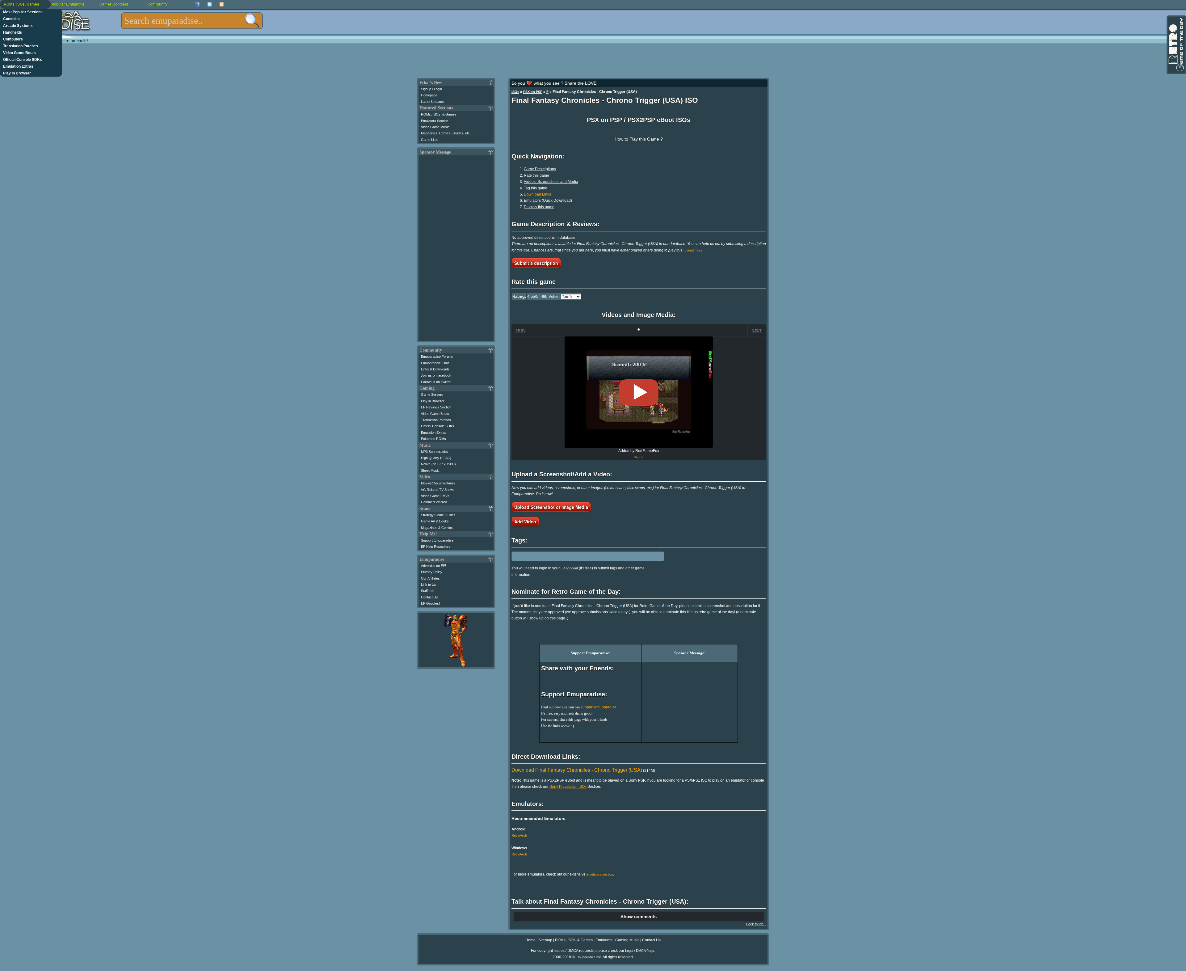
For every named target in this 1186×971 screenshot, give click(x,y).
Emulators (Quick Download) (548, 200)
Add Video (525, 521)
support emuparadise (598, 707)
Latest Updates (432, 101)
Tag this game (535, 188)
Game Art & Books (435, 521)
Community (157, 4)
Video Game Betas (19, 53)
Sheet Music (430, 470)
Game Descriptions (540, 169)
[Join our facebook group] (197, 4)
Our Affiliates (430, 578)
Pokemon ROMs (433, 439)
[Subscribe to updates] (222, 4)
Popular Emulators (68, 4)
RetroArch (519, 835)
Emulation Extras (18, 66)
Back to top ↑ (756, 924)
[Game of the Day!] (1176, 45)
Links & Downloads (435, 369)
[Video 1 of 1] (638, 392)
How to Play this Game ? (639, 139)
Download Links (537, 194)
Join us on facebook (436, 375)
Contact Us (429, 597)
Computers (13, 39)
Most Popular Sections (23, 12)
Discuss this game (539, 207)
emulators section (600, 874)
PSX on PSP (532, 92)
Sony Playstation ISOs (568, 786)
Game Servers (432, 394)
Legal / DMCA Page (639, 950)
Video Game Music (435, 127)
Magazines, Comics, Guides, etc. (446, 133)
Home (530, 940)
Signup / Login (431, 89)
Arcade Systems (18, 25)
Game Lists (429, 139)
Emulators (603, 940)
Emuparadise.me (588, 957)
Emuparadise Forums (437, 356)
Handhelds (12, 32)
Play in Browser (17, 73)
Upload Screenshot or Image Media (551, 507)
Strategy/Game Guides (438, 515)
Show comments (638, 916)
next (757, 330)
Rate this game (536, 175)
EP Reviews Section (436, 407)
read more (694, 250)
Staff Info (427, 591)
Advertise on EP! (433, 566)
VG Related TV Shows (438, 490)
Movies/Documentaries (438, 483)
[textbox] (192, 20)
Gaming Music (627, 940)
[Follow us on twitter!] (210, 4)
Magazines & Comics (437, 528)
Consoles (11, 19)
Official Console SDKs (22, 59)
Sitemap (545, 940)
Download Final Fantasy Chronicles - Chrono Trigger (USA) (576, 770)
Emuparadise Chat (435, 363)
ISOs (515, 92)
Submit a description (536, 263)
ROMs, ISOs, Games (21, 4)
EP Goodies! (430, 603)
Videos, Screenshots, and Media (551, 181)
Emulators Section (434, 121)
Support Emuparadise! (437, 540)
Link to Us (428, 584)
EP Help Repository (435, 546)
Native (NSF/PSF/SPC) (438, 464)
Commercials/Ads (434, 502)
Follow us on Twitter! (436, 382)
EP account (569, 568)
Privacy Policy (431, 572)
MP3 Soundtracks (434, 452)
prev (520, 330)
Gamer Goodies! (113, 4)
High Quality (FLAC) (436, 458)
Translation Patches (20, 46)
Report (638, 457)
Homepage (429, 95)
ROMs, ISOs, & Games (438, 114)
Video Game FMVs (435, 496)
